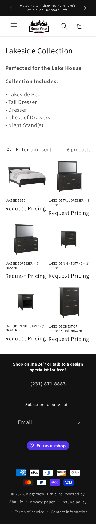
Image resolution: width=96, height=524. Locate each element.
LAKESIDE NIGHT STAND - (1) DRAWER (25, 328)
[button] (13, 26)
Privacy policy (42, 501)
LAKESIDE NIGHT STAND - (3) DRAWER (69, 265)
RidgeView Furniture (44, 493)
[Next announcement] (85, 8)
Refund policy (74, 501)
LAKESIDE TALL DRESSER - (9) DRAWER (70, 202)
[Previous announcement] (11, 8)
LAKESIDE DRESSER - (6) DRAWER (22, 265)
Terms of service (30, 511)
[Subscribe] (77, 422)
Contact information (69, 511)
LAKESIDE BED (15, 200)
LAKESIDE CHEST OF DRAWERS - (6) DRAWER (65, 328)
